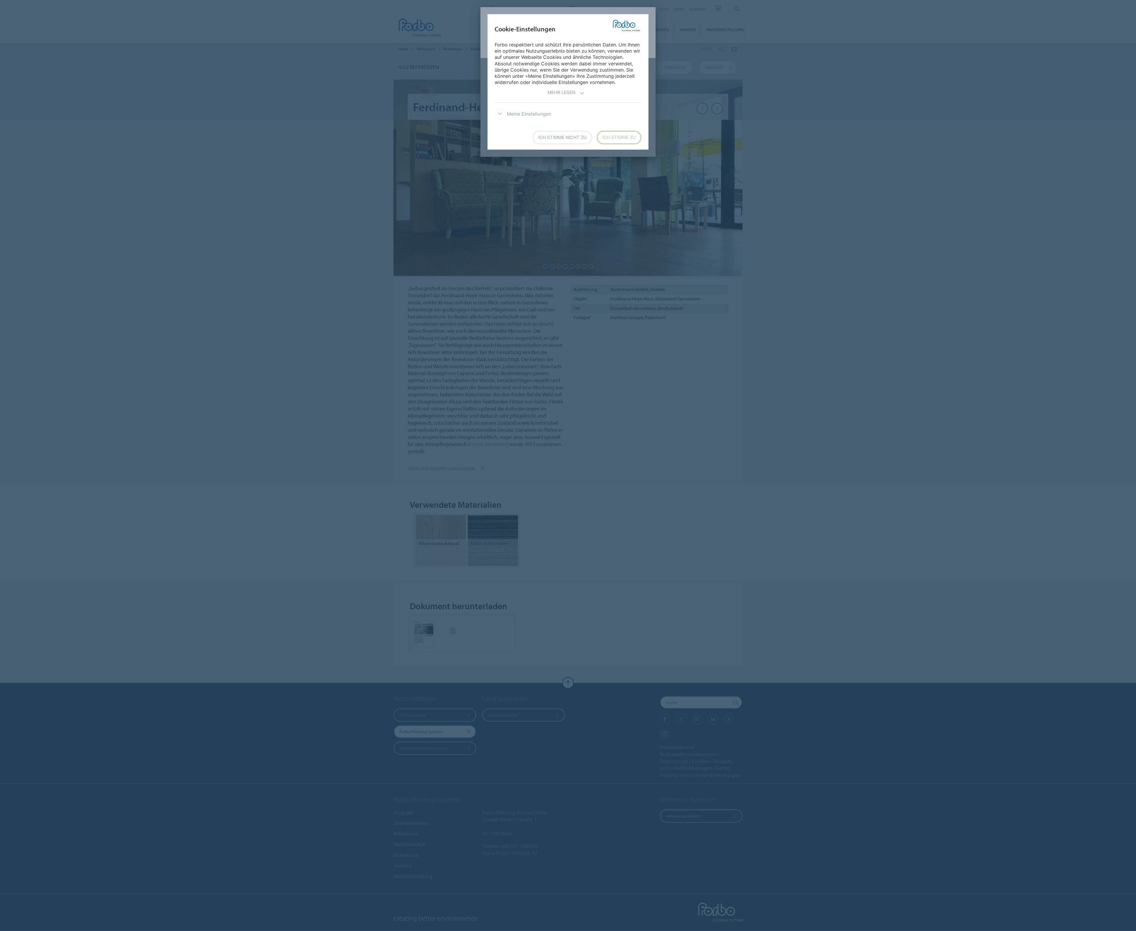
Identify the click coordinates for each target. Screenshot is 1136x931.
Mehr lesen (561, 92)
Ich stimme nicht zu (562, 137)
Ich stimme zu (619, 137)
